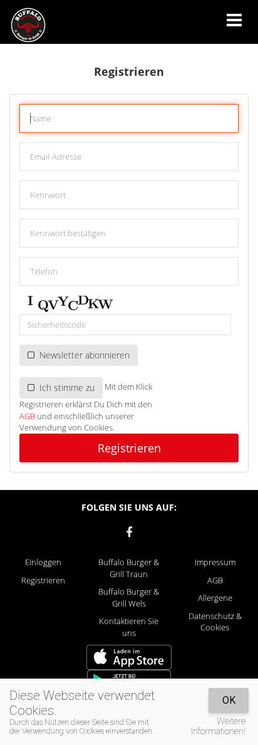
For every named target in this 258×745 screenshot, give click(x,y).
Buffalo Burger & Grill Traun (128, 568)
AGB (27, 416)
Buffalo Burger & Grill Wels (128, 597)
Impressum (215, 562)
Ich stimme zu (64, 387)
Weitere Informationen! (218, 726)
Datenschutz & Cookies (215, 621)
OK (228, 700)
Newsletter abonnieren (82, 355)
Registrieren (129, 448)
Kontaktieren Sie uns (128, 626)
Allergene (215, 597)
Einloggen (43, 562)
